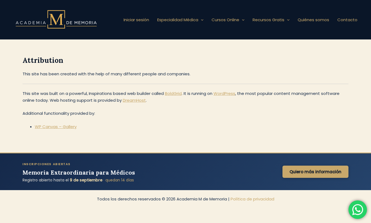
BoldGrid (173, 93)
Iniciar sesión (136, 20)
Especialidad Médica (177, 20)
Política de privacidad (252, 199)
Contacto (347, 20)
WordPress (224, 93)
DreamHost (134, 100)
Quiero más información (315, 172)
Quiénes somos (313, 20)
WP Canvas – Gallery (56, 126)
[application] (200, 20)
